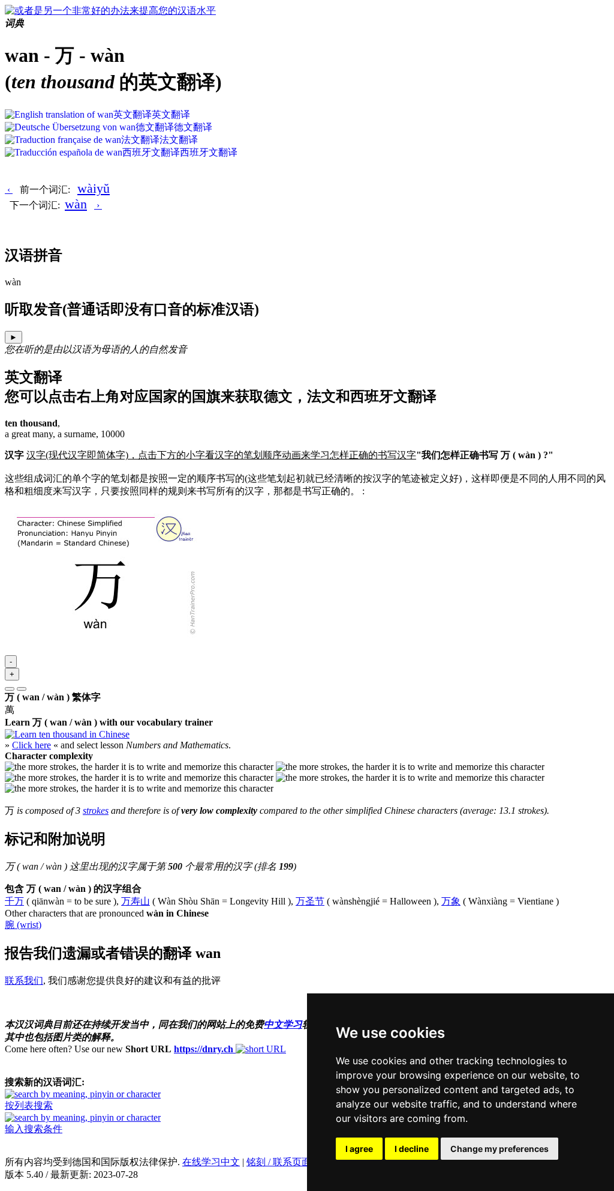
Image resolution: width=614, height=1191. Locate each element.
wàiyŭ (93, 188)
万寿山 (135, 901)
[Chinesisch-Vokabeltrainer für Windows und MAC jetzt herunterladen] (67, 734)
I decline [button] (412, 1149)
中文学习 (283, 1024)
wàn (76, 203)
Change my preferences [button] (499, 1149)
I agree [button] (359, 1149)
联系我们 (24, 980)
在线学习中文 (211, 1162)
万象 (450, 901)
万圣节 (310, 901)
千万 (14, 901)
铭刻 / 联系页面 (278, 1162)
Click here (31, 745)
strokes (96, 810)
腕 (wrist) (23, 925)
